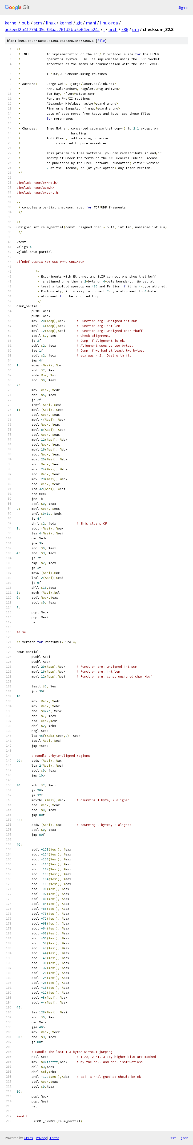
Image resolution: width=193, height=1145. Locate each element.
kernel (11, 23)
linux (51, 23)
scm (38, 23)
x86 (124, 29)
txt (173, 1138)
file (101, 41)
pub (25, 23)
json (184, 1138)
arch (113, 29)
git (79, 23)
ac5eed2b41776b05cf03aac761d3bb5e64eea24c (52, 29)
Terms (54, 1138)
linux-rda (109, 23)
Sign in (183, 7)
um (135, 29)
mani (91, 23)
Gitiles (28, 1138)
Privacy (41, 1138)
